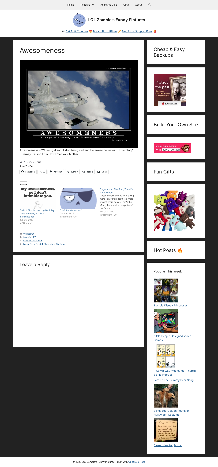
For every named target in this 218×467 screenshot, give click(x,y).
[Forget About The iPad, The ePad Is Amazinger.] (120, 202)
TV (34, 237)
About (138, 4)
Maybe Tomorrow (32, 240)
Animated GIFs (109, 4)
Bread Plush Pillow (105, 31)
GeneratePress (136, 461)
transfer (27, 237)
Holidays (85, 4)
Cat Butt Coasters (77, 31)
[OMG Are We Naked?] (78, 198)
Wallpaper (28, 233)
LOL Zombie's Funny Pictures (116, 19)
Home (70, 4)
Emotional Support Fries (137, 31)
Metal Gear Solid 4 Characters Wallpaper (45, 244)
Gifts (126, 4)
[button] (149, 5)
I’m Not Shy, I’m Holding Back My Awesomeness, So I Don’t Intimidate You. (37, 213)
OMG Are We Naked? (71, 210)
